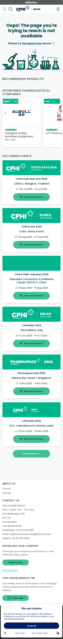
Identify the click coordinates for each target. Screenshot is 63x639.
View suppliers (10, 570)
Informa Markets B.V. (14, 505)
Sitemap (6, 492)
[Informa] (32, 2)
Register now (15, 562)
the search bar (32, 43)
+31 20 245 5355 (25, 530)
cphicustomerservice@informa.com (30, 534)
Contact (6, 488)
